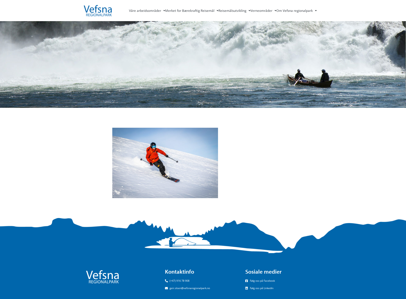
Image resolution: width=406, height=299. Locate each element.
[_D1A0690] (165, 162)
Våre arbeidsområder (145, 10)
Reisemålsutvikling (232, 10)
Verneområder (261, 10)
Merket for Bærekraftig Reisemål (189, 10)
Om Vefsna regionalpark (294, 10)
